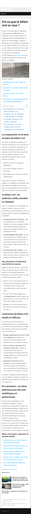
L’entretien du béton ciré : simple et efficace (13, 120)
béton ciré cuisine (19, 55)
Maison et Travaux (12, 469)
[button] (3, 13)
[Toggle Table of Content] (26, 106)
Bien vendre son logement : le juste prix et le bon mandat (14, 491)
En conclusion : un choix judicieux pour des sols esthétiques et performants (14, 126)
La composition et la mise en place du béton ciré (14, 110)
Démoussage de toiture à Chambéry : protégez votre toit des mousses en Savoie (20, 479)
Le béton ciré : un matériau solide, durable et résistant (14, 115)
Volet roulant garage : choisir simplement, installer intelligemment (20, 485)
